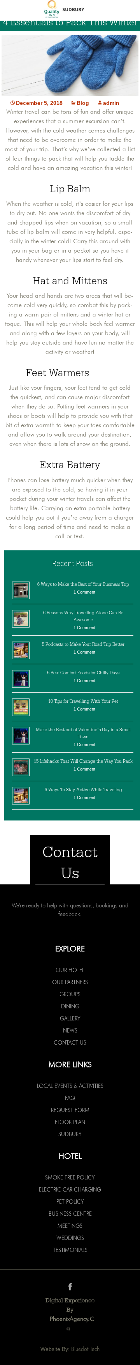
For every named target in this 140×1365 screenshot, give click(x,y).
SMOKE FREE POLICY (70, 1177)
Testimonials (70, 1250)
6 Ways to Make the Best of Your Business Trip (83, 584)
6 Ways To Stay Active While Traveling (83, 789)
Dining (70, 1006)
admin (111, 103)
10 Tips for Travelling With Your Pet (83, 701)
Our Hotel (70, 970)
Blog (83, 103)
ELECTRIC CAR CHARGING (70, 1189)
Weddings (70, 1238)
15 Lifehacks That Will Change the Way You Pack (83, 761)
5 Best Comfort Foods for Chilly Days (83, 672)
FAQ (70, 1098)
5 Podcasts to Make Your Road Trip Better (83, 644)
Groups (70, 994)
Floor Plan (70, 1122)
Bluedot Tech (85, 1349)
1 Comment (84, 592)
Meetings (70, 1226)
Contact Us (70, 1043)
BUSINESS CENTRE (70, 1214)
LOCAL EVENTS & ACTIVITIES (70, 1086)
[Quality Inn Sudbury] (70, 10)
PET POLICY (70, 1202)
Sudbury (70, 1134)
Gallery (70, 1018)
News (70, 1030)
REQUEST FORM (70, 1110)
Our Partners (70, 982)
